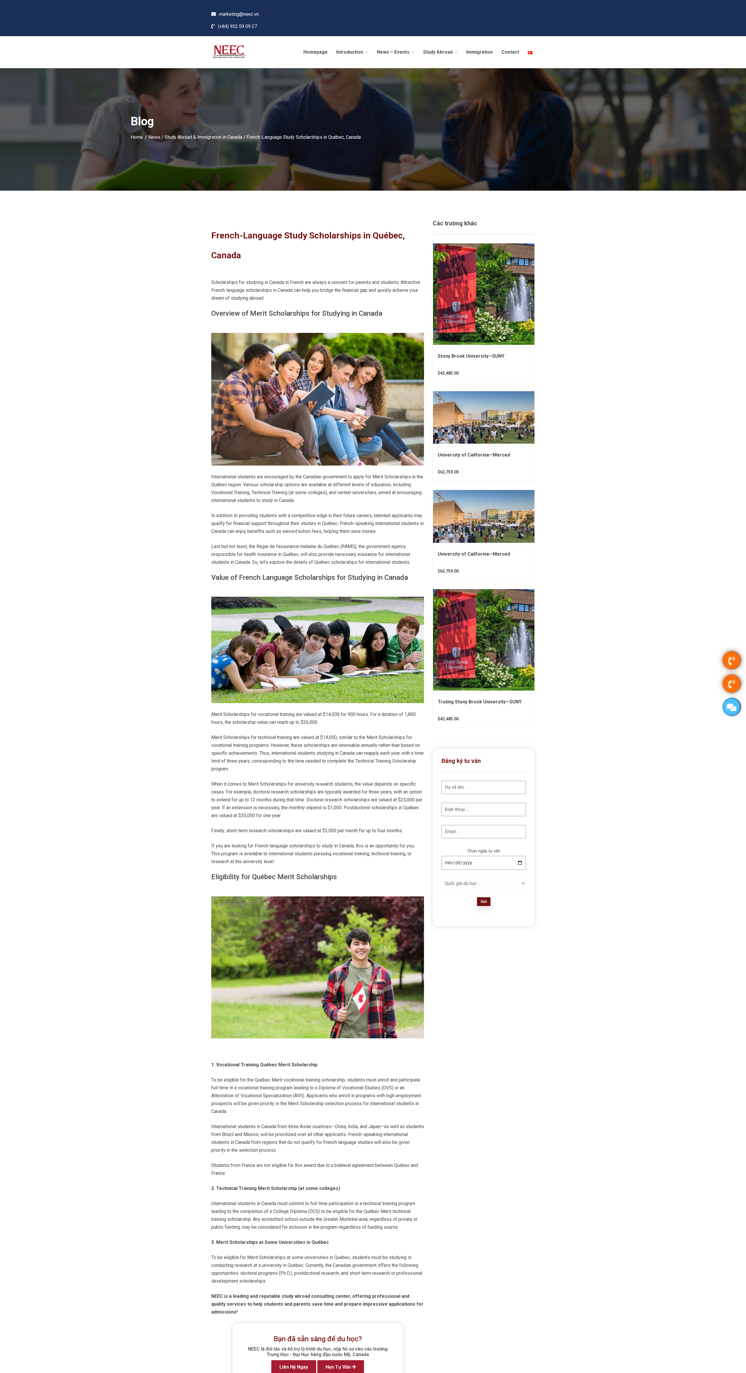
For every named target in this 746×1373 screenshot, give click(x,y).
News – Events (394, 52)
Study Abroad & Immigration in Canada (203, 137)
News (154, 137)
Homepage (315, 52)
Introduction (350, 52)
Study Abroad (438, 52)
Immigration (479, 52)
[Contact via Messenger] (731, 707)
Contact (510, 52)
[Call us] (731, 660)
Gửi (484, 901)
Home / (139, 137)
